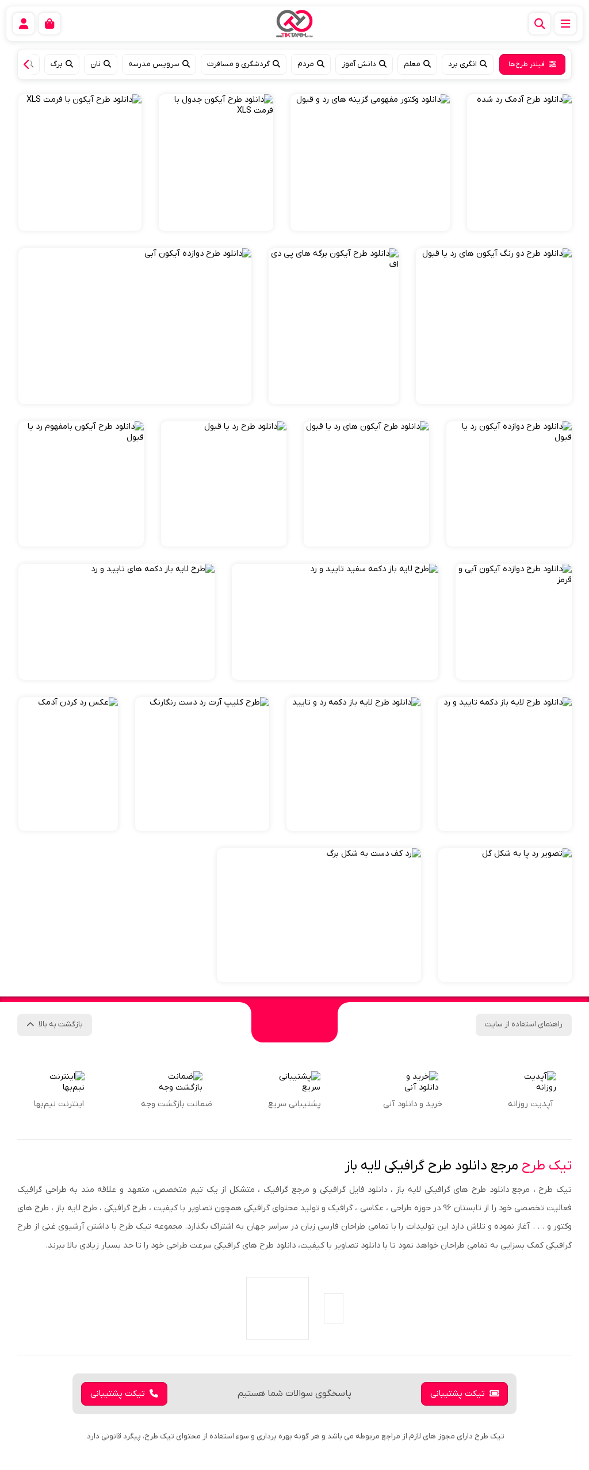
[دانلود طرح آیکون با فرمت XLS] (79, 162)
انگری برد (462, 64)
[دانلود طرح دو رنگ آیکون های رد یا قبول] (494, 326)
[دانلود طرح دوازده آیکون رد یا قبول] (509, 484)
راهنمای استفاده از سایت (524, 1024)
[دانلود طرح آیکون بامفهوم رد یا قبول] (81, 484)
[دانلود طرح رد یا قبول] (223, 484)
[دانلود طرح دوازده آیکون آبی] (134, 326)
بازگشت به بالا (61, 1024)
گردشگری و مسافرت (238, 64)
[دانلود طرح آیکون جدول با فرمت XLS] (216, 162)
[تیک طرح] (294, 1022)
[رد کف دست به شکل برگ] (319, 915)
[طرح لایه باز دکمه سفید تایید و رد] (335, 622)
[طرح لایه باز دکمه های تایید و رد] (116, 622)
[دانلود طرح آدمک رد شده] (519, 162)
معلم (412, 64)
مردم (305, 64)
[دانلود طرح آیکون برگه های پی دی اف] (334, 326)
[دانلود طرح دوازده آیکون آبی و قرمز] (514, 622)
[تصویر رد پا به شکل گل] (505, 915)
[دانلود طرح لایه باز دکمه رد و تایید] (353, 764)
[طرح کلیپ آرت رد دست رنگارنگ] (202, 764)
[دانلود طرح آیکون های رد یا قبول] (366, 484)
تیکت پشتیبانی (457, 1393)
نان (95, 64)
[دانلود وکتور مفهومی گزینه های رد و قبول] (370, 162)
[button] (29, 64)
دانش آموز (359, 64)
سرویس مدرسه (153, 64)
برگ (57, 64)
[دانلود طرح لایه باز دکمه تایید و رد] (505, 764)
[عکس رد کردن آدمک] (68, 764)
